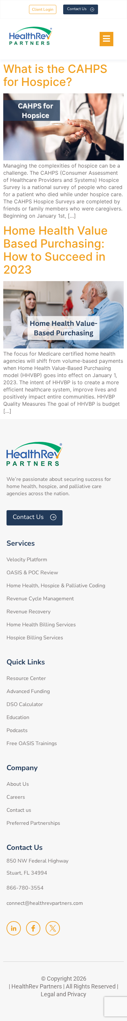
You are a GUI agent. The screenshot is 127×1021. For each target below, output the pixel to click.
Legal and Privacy (63, 994)
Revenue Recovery (28, 611)
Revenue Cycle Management (40, 598)
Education (18, 717)
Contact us (19, 810)
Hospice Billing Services (35, 637)
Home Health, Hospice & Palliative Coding (56, 585)
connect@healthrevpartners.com (45, 903)
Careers (16, 797)
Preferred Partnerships (33, 823)
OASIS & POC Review (32, 572)
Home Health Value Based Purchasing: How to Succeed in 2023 (55, 250)
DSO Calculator (25, 704)
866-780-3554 (25, 888)
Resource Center (26, 678)
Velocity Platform (27, 559)
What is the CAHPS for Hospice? (55, 75)
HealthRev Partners (36, 986)
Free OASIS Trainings (32, 743)
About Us (18, 784)
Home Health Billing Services (41, 624)
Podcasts (17, 730)
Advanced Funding (28, 691)
